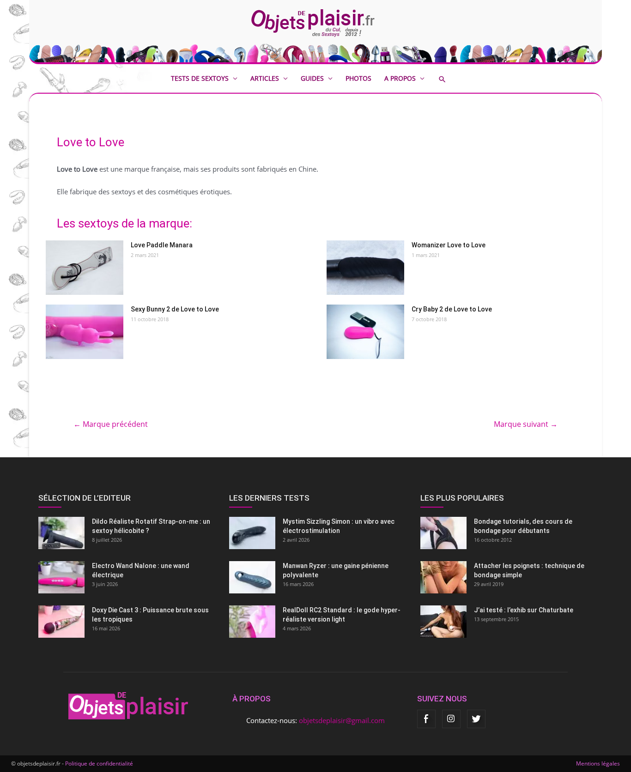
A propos (400, 78)
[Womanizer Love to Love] (365, 267)
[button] (449, 79)
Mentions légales (598, 763)
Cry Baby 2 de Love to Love (452, 309)
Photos (358, 78)
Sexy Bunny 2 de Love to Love (175, 309)
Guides (312, 78)
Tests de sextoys (200, 78)
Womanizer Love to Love (448, 245)
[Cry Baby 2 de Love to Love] (365, 332)
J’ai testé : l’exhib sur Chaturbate (523, 610)
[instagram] (451, 719)
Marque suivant (526, 424)
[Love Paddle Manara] (84, 267)
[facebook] (426, 719)
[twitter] (476, 719)
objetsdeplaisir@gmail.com (342, 720)
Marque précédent (110, 424)
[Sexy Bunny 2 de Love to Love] (84, 332)
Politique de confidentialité (99, 763)
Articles (264, 78)
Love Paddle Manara (162, 245)
